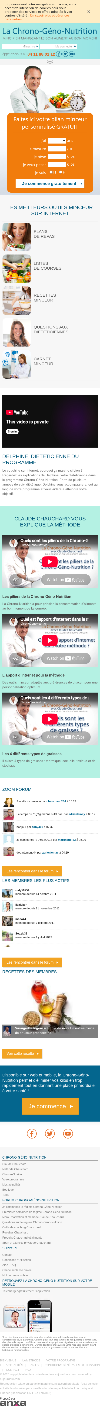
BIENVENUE (8, 1360)
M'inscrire (29, 46)
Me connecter (64, 46)
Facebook (32, 1134)
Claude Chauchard (14, 1164)
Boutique (8, 1189)
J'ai (43, 140)
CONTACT (12, 1369)
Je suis (40, 172)
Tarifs (5, 1194)
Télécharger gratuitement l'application (26, 1291)
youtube (68, 1134)
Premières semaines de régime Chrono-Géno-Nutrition (37, 1212)
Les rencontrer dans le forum (30, 871)
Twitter (50, 1134)
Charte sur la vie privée (17, 1270)
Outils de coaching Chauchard (21, 1227)
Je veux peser (34, 164)
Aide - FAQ (9, 1265)
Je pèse (40, 156)
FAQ (28, 1369)
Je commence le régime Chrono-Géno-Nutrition (32, 1207)
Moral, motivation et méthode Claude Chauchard (33, 1217)
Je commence (47, 1106)
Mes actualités (11, 1184)
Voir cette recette (20, 1053)
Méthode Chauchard (15, 1169)
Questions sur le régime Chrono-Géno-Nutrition (32, 1222)
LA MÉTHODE (31, 1360)
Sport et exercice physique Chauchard (26, 1242)
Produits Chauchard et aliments (22, 1237)
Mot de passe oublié (15, 1275)
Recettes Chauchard (15, 1232)
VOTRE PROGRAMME (60, 1360)
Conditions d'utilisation (16, 1260)
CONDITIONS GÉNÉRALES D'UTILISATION (72, 1365)
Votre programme (13, 1179)
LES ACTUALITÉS (11, 1365)
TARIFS (34, 1365)
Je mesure (37, 148)
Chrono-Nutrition (12, 1174)
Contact (7, 1255)
